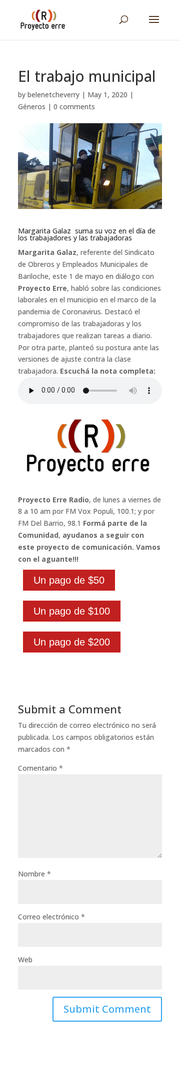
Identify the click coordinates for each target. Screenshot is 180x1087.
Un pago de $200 (72, 642)
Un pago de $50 (69, 580)
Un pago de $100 (72, 611)
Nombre (34, 873)
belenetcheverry (54, 94)
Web (25, 959)
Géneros (32, 106)
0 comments (74, 106)
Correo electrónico (51, 916)
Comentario (40, 768)
